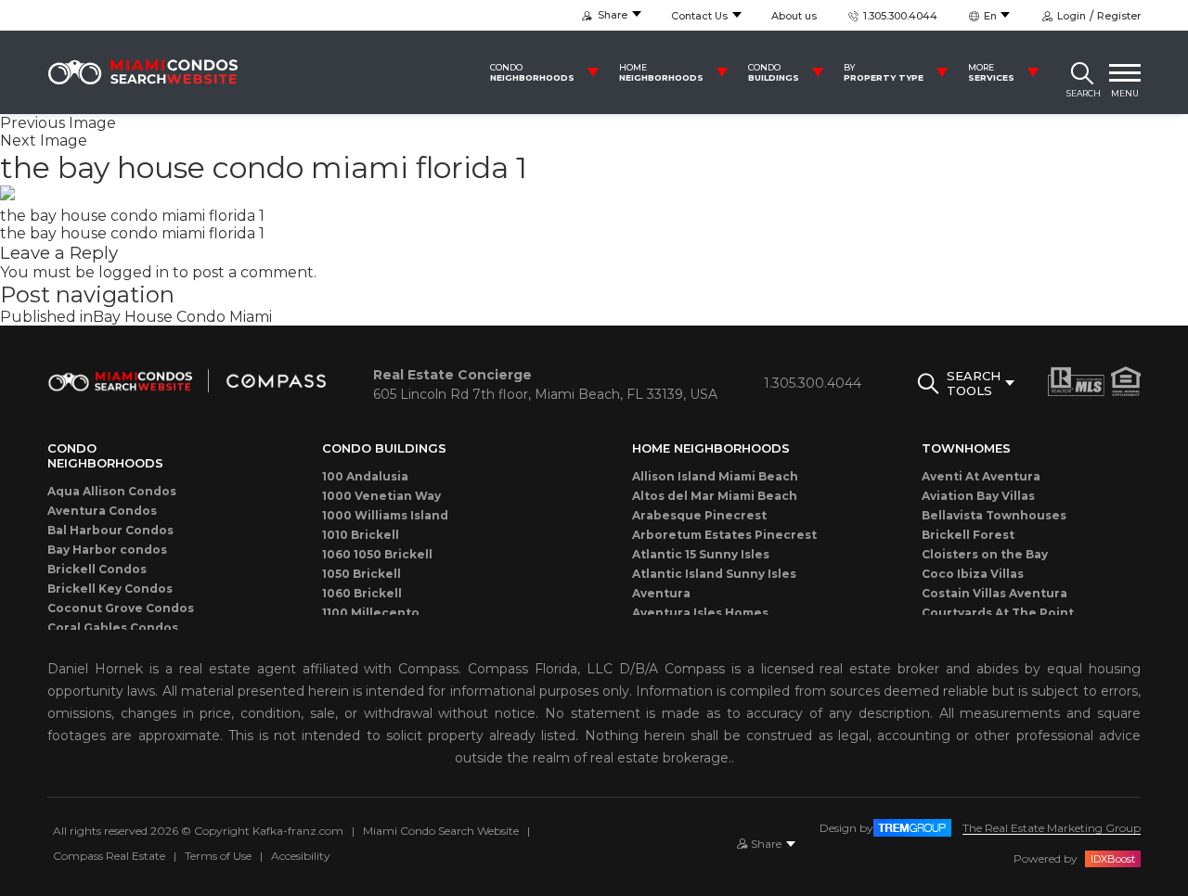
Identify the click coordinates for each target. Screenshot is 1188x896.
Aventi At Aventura (981, 476)
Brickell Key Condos (110, 588)
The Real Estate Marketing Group (1051, 828)
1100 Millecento (371, 613)
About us (794, 15)
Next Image (43, 140)
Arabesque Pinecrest (699, 515)
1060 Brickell (362, 593)
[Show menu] (1125, 72)
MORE (991, 72)
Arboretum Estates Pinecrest (724, 535)
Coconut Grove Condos (120, 608)
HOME (661, 72)
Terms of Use (218, 856)
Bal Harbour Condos (110, 530)
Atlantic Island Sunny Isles (714, 574)
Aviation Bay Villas (978, 496)
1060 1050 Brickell (377, 554)
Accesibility (300, 856)
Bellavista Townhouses (994, 515)
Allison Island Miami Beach (715, 476)
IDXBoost (1113, 858)
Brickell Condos (97, 569)
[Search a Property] (1082, 72)
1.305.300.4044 (898, 15)
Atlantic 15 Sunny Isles (700, 554)
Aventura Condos (102, 511)
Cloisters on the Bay (985, 554)
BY (883, 72)
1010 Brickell (360, 535)
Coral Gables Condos (112, 627)
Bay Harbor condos (107, 550)
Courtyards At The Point (998, 613)
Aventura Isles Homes (700, 613)
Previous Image (58, 123)
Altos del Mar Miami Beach (714, 496)
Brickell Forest (968, 535)
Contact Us (699, 15)
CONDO (532, 72)
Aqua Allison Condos (111, 491)
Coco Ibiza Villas (973, 574)
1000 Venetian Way (381, 496)
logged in (133, 272)
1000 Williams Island (385, 515)
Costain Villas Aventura (994, 593)
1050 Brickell (361, 574)
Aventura (661, 593)
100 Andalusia (365, 476)
